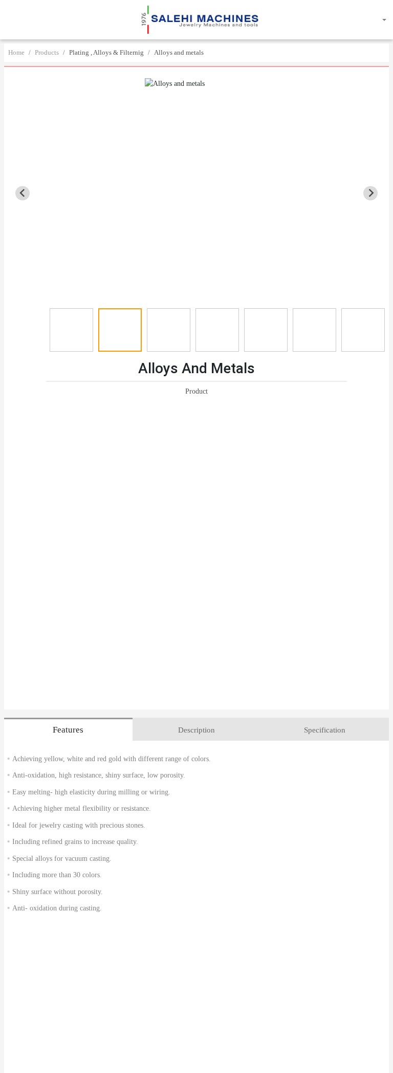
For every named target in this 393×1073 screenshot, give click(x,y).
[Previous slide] (22, 193)
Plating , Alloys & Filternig (106, 52)
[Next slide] (370, 193)
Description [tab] (196, 730)
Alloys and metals (179, 52)
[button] (13, 20)
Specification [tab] (324, 730)
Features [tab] (68, 730)
